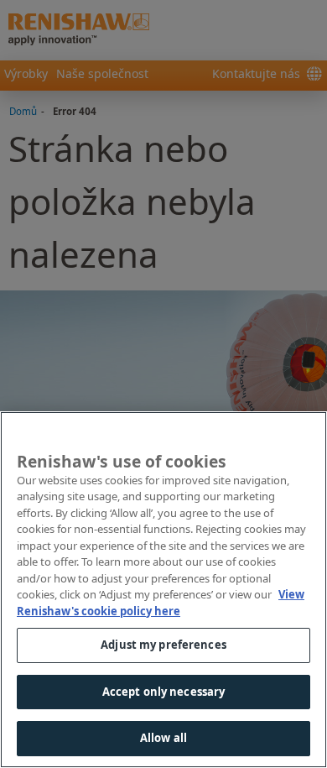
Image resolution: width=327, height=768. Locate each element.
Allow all (163, 737)
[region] (163, 589)
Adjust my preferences (163, 644)
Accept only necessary (164, 691)
